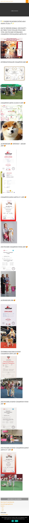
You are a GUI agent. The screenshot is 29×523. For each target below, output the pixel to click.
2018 (3, 509)
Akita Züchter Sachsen (7, 1)
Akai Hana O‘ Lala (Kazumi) (7, 502)
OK (12, 521)
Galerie (2, 506)
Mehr (16, 521)
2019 (3, 510)
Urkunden (3, 512)
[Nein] (27, 519)
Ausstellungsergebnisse (7, 504)
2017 (3, 507)
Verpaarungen (4, 514)
